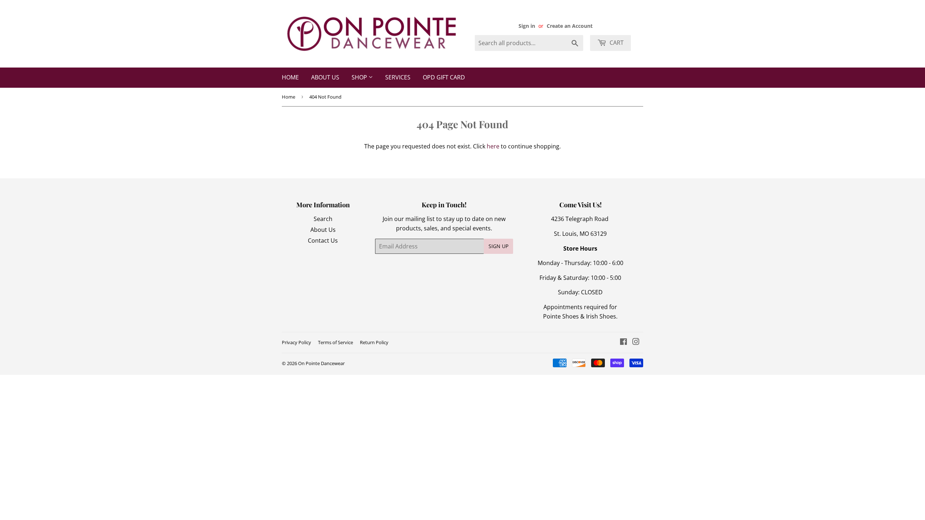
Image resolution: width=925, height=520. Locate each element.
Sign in (527, 25)
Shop (360, 77)
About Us (325, 77)
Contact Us (323, 240)
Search (323, 219)
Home (290, 77)
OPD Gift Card (444, 77)
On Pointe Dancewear (321, 363)
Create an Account (570, 25)
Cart (616, 43)
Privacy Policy (296, 342)
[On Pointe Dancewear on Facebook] (623, 342)
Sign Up (498, 246)
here (493, 146)
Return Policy (374, 342)
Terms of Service (335, 342)
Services (397, 77)
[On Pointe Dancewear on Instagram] (636, 342)
